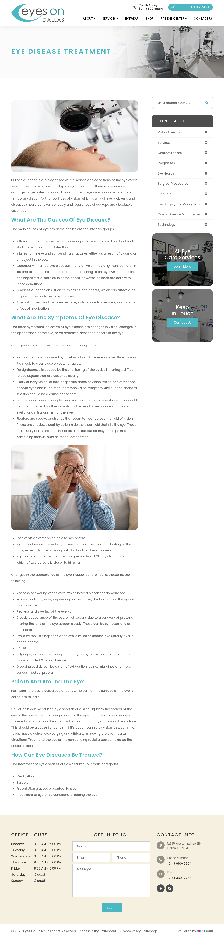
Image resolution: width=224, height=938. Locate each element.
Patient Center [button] (172, 18)
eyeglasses (166, 163)
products (164, 194)
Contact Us (203, 18)
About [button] (88, 18)
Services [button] (109, 18)
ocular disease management (180, 214)
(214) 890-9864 (179, 863)
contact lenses (170, 153)
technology (167, 224)
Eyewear (132, 18)
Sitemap (150, 931)
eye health (166, 173)
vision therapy (169, 132)
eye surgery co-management (181, 204)
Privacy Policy (130, 931)
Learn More (182, 266)
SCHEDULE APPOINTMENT (193, 7)
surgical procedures (173, 183)
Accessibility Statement (97, 931)
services (164, 142)
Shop (150, 18)
